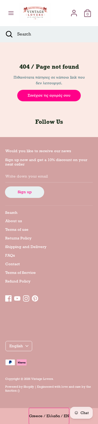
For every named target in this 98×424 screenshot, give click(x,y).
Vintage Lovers (42, 379)
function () (12, 390)
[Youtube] (17, 297)
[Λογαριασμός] (74, 10)
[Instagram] (26, 297)
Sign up (25, 192)
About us (13, 221)
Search (11, 212)
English (16, 346)
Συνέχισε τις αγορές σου (49, 95)
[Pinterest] (35, 297)
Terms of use (16, 229)
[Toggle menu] (11, 13)
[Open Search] (8, 34)
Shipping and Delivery (26, 246)
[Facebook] (8, 297)
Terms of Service (20, 272)
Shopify (29, 386)
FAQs (10, 255)
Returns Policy (18, 238)
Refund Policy (18, 281)
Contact (12, 264)
